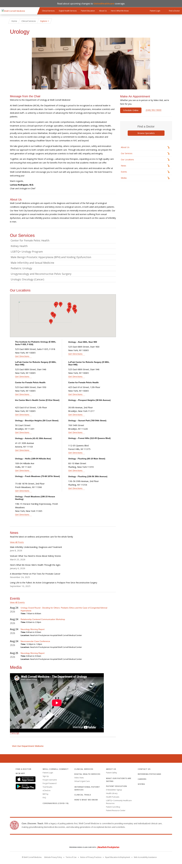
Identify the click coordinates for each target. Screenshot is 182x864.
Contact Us (144, 769)
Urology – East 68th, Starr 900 (82, 342)
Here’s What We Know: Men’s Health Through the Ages (35, 565)
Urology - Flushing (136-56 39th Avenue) (87, 476)
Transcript (14, 733)
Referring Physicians (149, 774)
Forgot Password (49, 783)
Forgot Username (50, 780)
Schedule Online (130, 110)
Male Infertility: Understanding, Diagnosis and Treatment (36, 547)
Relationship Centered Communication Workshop (43, 619)
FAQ (44, 797)
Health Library (111, 793)
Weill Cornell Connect (56, 769)
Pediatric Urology (21, 268)
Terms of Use (71, 857)
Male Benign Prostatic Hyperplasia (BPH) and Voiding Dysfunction (51, 257)
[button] (56, 305)
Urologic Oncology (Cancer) (27, 279)
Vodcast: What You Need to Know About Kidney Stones (35, 556)
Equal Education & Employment (117, 857)
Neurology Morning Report (33, 629)
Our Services (126, 153)
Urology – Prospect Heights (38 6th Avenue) (89, 400)
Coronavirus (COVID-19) (56, 803)
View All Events (17, 602)
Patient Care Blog (113, 807)
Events (124, 171)
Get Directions (22, 356)
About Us (103, 11)
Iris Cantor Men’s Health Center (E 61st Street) (37, 400)
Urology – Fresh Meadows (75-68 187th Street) (37, 476)
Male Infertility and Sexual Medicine (32, 262)
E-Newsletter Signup (114, 790)
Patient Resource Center (115, 810)
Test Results (47, 787)
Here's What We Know (120, 11)
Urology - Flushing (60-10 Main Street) (86, 458)
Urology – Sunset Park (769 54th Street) (87, 420)
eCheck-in (46, 790)
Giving (141, 784)
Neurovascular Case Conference (36, 641)
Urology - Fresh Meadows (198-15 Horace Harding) (35, 497)
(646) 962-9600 (153, 110)
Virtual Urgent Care (82, 781)
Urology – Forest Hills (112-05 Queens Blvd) (89, 438)
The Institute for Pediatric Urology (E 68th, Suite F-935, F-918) (35, 343)
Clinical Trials (82, 795)
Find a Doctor (23, 769)
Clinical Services (48, 11)
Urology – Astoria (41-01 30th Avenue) (33, 438)
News (123, 165)
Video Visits (79, 777)
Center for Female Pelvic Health (30, 240)
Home (14, 21)
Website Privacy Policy (53, 857)
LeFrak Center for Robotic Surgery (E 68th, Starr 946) (35, 363)
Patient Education (88, 11)
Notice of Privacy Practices (90, 857)
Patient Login (48, 772)
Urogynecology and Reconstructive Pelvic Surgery (41, 273)
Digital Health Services (68, 11)
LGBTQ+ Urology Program (27, 251)
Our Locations (127, 159)
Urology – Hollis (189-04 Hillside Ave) (33, 458)
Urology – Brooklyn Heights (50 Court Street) (36, 420)
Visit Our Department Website (28, 746)
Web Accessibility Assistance (145, 857)
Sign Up (46, 776)
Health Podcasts (112, 797)
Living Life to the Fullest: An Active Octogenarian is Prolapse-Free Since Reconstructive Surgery (53, 582)
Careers (142, 779)
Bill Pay (45, 794)
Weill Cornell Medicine (91, 841)
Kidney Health (19, 246)
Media (124, 178)
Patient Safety (111, 772)
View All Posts (17, 542)
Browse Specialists (146, 133)
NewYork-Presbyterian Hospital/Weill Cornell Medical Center (56, 635)
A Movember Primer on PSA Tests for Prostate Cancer (35, 573)
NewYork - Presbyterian (92, 847)
